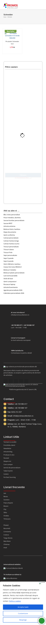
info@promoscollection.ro (23, 416)
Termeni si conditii (10, 442)
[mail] (6, 381)
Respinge (23, 620)
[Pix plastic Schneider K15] (12, 35)
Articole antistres (9, 226)
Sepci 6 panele (8, 261)
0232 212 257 (16, 412)
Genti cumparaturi (10, 281)
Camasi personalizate (11, 238)
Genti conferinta (9, 235)
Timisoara (7, 519)
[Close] (42, 583)
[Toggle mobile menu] (41, 5)
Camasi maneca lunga (11, 241)
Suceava (6, 500)
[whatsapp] (11, 381)
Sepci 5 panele (8, 258)
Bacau (6, 496)
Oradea (6, 516)
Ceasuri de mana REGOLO (13, 267)
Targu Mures (8, 538)
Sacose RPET (8, 223)
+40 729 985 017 (21, 404)
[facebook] (16, 381)
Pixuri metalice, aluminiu (12, 217)
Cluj (5, 509)
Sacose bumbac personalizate (14, 220)
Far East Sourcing (10, 477)
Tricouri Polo (8, 252)
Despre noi (7, 461)
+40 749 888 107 (21, 408)
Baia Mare (7, 541)
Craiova (6, 535)
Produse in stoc (9, 455)
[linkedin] (26, 381)
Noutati (6, 458)
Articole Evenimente (11, 287)
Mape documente (10, 232)
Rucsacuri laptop (9, 284)
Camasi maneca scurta (11, 244)
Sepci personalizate (10, 255)
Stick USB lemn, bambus (12, 264)
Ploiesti (6, 525)
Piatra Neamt (8, 503)
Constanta (7, 531)
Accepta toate (23, 607)
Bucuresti (7, 528)
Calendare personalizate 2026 (14, 293)
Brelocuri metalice (10, 270)
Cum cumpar (8, 464)
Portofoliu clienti (9, 445)
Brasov (6, 506)
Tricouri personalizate (11, 247)
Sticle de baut (8, 278)
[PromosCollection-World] (13, 568)
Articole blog (8, 452)
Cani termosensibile (10, 276)
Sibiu (5, 512)
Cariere (6, 474)
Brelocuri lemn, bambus (12, 229)
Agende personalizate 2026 (13, 290)
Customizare (23, 613)
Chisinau (7, 544)
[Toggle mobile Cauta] (37, 5)
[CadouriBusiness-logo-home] (10, 578)
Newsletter (7, 448)
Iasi (5, 493)
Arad (5, 547)
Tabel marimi (8, 471)
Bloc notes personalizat (12, 215)
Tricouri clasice (9, 249)
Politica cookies (15, 601)
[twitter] (21, 381)
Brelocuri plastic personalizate (14, 273)
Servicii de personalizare (12, 468)
